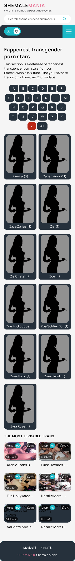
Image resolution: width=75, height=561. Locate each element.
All (42, 126)
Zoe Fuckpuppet (21, 326)
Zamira (20, 176)
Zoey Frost (54, 376)
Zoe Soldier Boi (54, 326)
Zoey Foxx (20, 376)
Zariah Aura (54, 176)
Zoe (54, 276)
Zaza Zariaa (20, 226)
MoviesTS (29, 548)
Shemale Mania (47, 555)
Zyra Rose (20, 426)
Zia (55, 226)
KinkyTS (46, 548)
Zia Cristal (20, 276)
